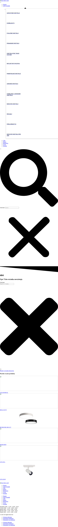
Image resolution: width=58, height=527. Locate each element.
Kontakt (5, 146)
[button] (29, 178)
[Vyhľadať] (0, 369)
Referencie (5, 143)
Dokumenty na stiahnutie (9, 519)
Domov (5, 4)
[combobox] (7, 284)
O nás (4, 144)
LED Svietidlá (6, 6)
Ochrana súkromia (7, 517)
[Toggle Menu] (0, 2)
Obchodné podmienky (8, 518)
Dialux (4, 142)
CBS (4, 140)
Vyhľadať (2, 207)
